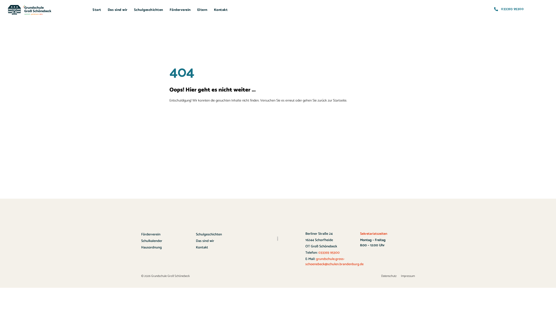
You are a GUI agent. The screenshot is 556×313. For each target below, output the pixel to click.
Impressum (408, 276)
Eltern (202, 10)
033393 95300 (329, 253)
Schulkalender (151, 241)
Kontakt (221, 10)
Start (97, 10)
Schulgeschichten (148, 10)
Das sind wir (117, 10)
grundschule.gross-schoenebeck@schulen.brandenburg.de (334, 261)
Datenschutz (389, 276)
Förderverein (180, 10)
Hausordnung (151, 247)
